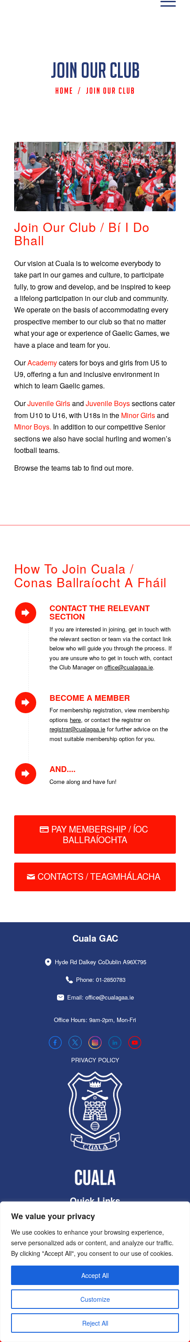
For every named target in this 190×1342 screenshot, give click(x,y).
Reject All (95, 1323)
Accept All (95, 1275)
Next (156, 176)
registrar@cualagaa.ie (77, 729)
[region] (95, 1271)
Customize (95, 1299)
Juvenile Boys (108, 403)
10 (127, 201)
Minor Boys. (32, 427)
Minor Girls (138, 415)
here (75, 719)
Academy (42, 362)
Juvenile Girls (48, 403)
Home (64, 90)
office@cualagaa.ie (128, 667)
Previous (34, 176)
